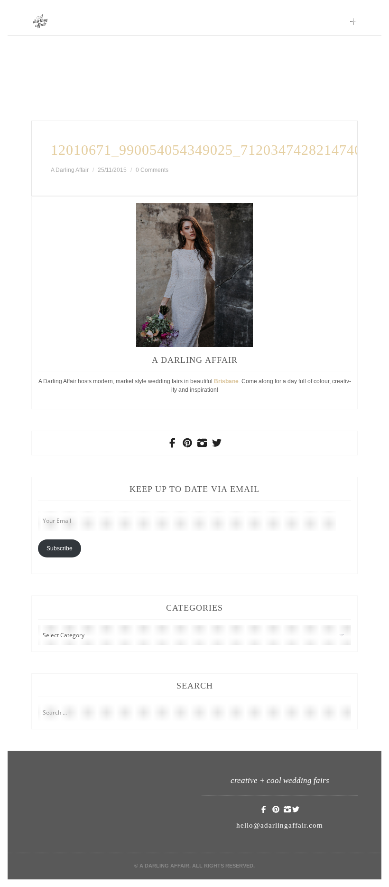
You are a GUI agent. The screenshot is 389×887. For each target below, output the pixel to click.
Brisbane (226, 381)
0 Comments (152, 170)
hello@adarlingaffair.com (279, 825)
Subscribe (59, 548)
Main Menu (353, 21)
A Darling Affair (70, 170)
